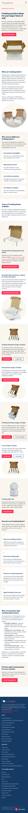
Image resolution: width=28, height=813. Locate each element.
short (13, 257)
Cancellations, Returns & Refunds (10, 788)
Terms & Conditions (6, 795)
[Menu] (25, 2)
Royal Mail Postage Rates (8, 754)
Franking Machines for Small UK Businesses (12, 720)
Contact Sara (5, 752)
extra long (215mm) (7, 259)
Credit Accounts (6, 774)
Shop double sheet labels (10, 266)
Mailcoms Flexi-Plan (6, 725)
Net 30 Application (6, 776)
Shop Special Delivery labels (11, 292)
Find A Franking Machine (8, 722)
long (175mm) (18, 257)
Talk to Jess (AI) (6, 749)
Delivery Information (7, 790)
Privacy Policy (5, 793)
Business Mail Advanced (8, 763)
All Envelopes (5, 734)
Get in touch (5, 781)
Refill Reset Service (6, 729)
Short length (7, 359)
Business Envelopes (7, 738)
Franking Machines (6, 718)
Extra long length (19, 437)
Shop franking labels (9, 34)
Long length (18, 359)
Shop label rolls (8, 511)
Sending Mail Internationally (8, 756)
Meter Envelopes (6, 736)
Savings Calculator (6, 761)
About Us (4, 772)
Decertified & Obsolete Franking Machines (12, 765)
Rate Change (5, 759)
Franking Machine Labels (8, 732)
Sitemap (4, 797)
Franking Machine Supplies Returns (10, 783)
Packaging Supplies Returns (9, 786)
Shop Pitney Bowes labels (10, 379)
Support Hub (5, 747)
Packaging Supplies (6, 741)
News (3, 779)
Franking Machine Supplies (8, 727)
